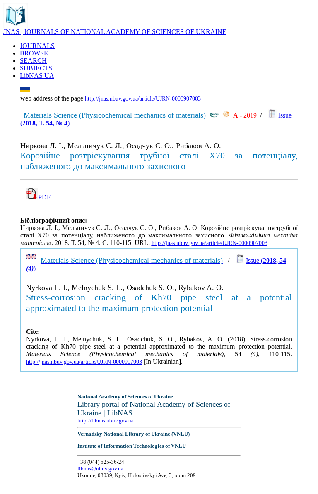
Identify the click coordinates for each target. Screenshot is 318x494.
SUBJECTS (36, 68)
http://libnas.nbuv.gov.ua (105, 420)
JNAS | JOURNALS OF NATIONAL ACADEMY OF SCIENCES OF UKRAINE (114, 31)
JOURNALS (37, 45)
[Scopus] (214, 115)
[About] (15, 25)
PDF (44, 197)
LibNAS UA (37, 75)
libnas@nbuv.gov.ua (100, 468)
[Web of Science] (226, 115)
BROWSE (34, 53)
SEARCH (33, 60)
